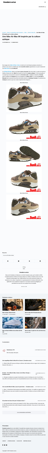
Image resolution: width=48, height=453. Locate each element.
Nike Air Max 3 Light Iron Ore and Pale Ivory (35, 330)
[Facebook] (7, 261)
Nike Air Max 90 (31, 32)
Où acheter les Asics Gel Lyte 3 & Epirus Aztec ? (13, 400)
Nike (25, 32)
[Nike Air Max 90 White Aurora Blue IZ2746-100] (12, 323)
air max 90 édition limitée (8, 255)
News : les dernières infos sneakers (15, 32)
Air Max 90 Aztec (8, 71)
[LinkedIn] (40, 261)
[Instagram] (6, 445)
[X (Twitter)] (18, 261)
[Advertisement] (24, 18)
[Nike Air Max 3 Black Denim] (12, 305)
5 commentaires (14, 42)
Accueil (4, 32)
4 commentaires (12, 314)
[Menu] (45, 2)
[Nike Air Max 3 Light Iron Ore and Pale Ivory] (35, 323)
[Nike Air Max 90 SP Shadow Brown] (35, 305)
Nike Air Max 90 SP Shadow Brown (33, 312)
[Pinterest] (29, 261)
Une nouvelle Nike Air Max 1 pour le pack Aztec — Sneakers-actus (18, 386)
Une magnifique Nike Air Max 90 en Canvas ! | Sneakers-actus (16, 360)
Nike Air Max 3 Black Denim (8, 312)
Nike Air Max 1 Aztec (15, 65)
